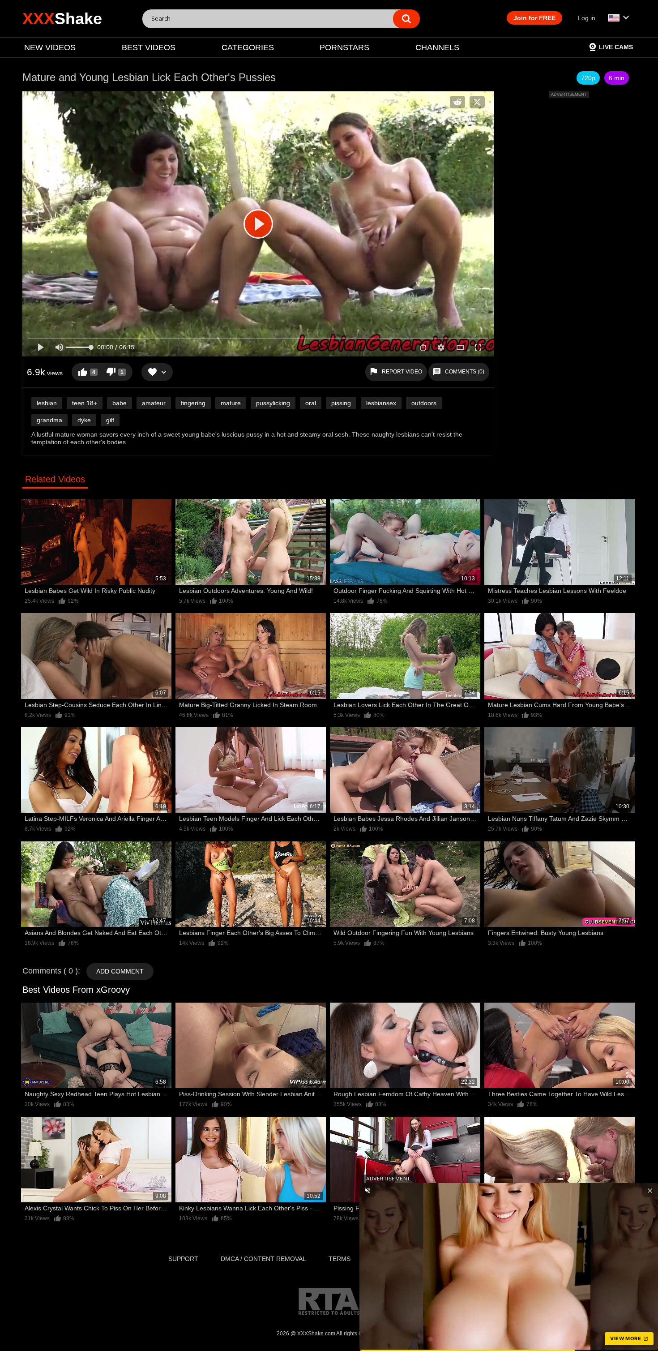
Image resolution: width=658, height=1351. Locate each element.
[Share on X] (477, 102)
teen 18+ (84, 403)
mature (231, 403)
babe (119, 403)
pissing (341, 403)
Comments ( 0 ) (50, 970)
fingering (193, 403)
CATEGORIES (248, 47)
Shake (62, 18)
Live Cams (616, 47)
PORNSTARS (344, 47)
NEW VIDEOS (50, 47)
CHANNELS (437, 47)
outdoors (423, 403)
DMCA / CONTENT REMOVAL (263, 1258)
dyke (84, 420)
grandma (49, 420)
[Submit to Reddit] (457, 102)
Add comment (120, 971)
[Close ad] (650, 1190)
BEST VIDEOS (148, 47)
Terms (339, 1258)
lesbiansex (381, 403)
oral (310, 403)
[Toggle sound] (367, 1190)
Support (183, 1258)
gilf (110, 420)
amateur (154, 403)
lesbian (47, 403)
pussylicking (273, 403)
